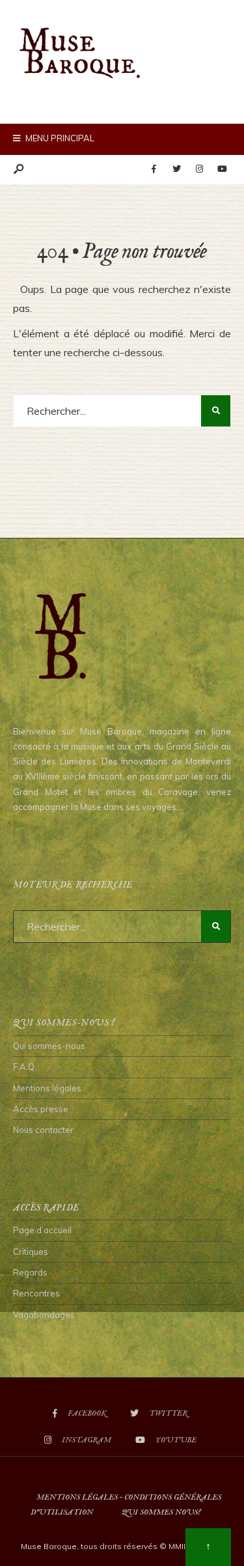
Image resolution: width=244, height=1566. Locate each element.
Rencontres (36, 1293)
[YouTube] (222, 169)
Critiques (30, 1251)
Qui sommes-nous (49, 1046)
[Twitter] (176, 169)
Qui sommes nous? (161, 1512)
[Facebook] (153, 169)
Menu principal (58, 138)
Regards (30, 1272)
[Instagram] (199, 169)
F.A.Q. (24, 1066)
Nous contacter (43, 1130)
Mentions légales (47, 1088)
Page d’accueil (42, 1230)
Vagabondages (44, 1314)
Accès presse (40, 1109)
